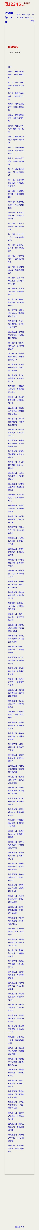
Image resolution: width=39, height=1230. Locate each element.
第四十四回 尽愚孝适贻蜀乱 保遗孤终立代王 (16, 541)
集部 (22, 18)
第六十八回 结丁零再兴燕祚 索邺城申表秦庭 (16, 801)
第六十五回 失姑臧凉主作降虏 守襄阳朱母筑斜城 (16, 769)
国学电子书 (19, 1227)
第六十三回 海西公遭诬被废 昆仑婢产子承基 (16, 747)
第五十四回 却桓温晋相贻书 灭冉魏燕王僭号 (16, 650)
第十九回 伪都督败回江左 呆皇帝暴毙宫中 (16, 270)
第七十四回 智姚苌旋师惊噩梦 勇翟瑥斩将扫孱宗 (16, 866)
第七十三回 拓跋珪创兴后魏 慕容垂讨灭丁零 (16, 856)
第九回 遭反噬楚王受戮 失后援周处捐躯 (16, 161)
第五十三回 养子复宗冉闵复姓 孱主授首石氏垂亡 (16, 639)
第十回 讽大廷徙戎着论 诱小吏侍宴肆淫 (16, 172)
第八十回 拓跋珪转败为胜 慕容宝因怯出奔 (16, 932)
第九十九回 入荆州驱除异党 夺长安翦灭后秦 (16, 1138)
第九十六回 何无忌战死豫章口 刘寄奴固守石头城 (16, 1105)
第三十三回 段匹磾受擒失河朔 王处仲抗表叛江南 (16, 422)
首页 (18, 15)
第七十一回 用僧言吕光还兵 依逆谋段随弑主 (16, 834)
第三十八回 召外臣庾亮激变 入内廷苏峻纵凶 (16, 476)
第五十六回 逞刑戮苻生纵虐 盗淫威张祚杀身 (16, 671)
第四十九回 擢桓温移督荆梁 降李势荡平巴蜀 (16, 595)
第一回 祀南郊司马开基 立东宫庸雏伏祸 (16, 75)
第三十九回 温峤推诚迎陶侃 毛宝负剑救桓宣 (16, 487)
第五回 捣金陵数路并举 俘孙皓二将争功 (16, 118)
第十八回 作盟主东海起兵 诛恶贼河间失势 (16, 259)
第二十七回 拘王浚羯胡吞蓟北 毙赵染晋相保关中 (16, 357)
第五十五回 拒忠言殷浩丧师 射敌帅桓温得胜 (16, 660)
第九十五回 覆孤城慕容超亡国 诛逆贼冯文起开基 (16, 1094)
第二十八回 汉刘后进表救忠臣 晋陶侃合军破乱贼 (16, 367)
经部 (23, 15)
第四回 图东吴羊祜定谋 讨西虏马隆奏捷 (16, 107)
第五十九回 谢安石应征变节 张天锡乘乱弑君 (16, 704)
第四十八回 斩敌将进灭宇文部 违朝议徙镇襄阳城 (16, 584)
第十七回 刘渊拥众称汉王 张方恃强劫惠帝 (16, 248)
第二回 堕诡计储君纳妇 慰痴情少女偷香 (16, 85)
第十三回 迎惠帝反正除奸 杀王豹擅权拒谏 (16, 205)
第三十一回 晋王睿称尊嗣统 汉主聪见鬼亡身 (16, 400)
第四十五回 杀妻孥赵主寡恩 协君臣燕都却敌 (16, 552)
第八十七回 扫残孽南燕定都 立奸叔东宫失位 (16, 1008)
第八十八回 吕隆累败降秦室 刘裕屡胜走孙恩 (16, 1018)
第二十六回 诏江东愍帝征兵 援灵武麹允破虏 (16, 346)
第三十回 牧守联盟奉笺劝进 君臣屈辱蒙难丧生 (16, 389)
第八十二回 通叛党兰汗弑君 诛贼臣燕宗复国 (16, 953)
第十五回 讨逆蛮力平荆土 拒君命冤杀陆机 (16, 226)
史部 (28, 15)
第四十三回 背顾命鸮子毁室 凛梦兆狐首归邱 (16, 530)
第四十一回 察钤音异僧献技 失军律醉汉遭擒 (16, 508)
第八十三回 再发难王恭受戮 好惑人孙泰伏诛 (16, 964)
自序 (10, 67)
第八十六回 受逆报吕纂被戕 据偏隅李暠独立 (16, 997)
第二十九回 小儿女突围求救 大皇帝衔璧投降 (16, 378)
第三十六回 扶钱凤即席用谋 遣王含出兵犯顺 (16, 454)
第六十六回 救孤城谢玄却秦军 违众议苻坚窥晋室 (16, 780)
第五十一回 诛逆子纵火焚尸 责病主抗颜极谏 (16, 617)
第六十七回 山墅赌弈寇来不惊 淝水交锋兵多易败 (16, 791)
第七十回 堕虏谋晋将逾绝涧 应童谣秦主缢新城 (16, 823)
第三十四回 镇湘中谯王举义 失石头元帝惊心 (16, 433)
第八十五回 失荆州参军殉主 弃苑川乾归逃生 (16, 986)
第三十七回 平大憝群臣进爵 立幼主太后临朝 (16, 465)
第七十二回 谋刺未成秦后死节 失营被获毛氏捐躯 (16, 845)
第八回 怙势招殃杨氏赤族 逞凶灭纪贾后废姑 (16, 150)
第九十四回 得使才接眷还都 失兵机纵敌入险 (16, 1083)
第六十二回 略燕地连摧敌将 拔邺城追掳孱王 (16, 736)
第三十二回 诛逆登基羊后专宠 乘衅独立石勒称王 (16, 411)
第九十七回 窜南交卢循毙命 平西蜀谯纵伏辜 (16, 1116)
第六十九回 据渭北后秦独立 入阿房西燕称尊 (16, 812)
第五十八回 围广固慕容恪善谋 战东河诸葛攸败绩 (16, 693)
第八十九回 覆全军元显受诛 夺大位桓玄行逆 (16, 1029)
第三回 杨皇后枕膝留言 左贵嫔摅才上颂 (16, 96)
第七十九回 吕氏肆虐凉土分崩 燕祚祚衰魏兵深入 (16, 921)
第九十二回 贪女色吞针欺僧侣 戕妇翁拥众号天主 (16, 1062)
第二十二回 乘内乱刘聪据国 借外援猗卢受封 (16, 302)
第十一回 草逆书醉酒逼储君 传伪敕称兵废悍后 (16, 183)
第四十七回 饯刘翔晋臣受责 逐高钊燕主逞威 (16, 574)
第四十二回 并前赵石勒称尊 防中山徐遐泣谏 (16, 519)
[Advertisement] (19, 1195)
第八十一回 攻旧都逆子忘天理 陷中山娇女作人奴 (16, 942)
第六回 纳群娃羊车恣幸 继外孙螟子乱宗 (16, 129)
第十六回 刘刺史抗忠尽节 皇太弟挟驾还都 (16, 237)
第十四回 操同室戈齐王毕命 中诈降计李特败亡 (16, 216)
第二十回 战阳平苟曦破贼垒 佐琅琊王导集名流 (16, 281)
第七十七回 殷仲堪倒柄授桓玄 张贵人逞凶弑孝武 (16, 899)
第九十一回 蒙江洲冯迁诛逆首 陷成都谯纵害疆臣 (16, 1051)
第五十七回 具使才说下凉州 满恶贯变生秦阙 (16, 682)
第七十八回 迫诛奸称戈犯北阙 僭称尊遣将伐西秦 (16, 910)
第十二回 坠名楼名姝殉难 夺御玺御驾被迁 (16, 194)
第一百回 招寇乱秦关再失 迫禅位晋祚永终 (16, 1149)
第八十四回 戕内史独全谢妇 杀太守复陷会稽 (16, 975)
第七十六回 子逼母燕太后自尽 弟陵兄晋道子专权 (16, 888)
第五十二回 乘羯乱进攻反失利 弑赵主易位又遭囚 (16, 628)
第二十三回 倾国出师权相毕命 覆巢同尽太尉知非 (16, 313)
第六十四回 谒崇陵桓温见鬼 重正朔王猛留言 (16, 758)
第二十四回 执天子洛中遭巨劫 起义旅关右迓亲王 (16, 324)
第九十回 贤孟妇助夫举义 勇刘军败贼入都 (16, 1040)
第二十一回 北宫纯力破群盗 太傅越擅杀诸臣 (16, 292)
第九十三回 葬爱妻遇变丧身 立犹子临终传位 (16, 1073)
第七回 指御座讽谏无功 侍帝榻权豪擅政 (16, 140)
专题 (27, 18)
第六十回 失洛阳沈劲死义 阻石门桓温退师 (16, 715)
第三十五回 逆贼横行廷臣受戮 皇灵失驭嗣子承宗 (16, 443)
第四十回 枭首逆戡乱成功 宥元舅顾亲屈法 (16, 498)
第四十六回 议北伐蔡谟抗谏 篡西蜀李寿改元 (16, 563)
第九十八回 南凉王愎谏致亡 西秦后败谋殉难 (16, 1127)
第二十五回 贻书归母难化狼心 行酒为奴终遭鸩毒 (16, 335)
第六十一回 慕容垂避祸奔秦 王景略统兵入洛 (16, 725)
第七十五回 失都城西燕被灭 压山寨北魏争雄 (16, 877)
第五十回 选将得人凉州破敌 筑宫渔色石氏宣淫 (16, 606)
